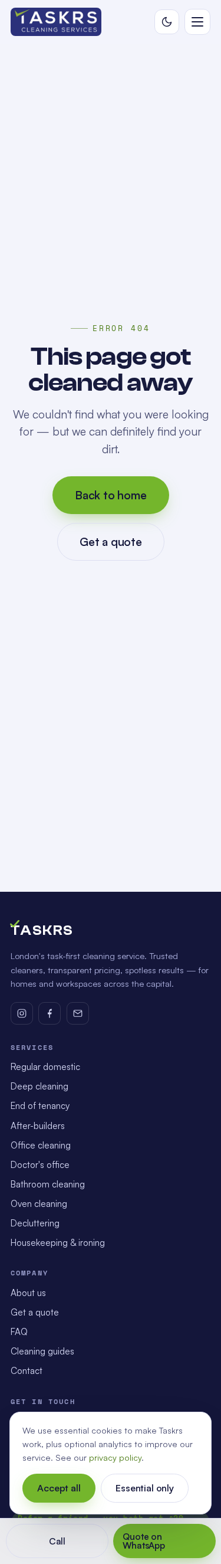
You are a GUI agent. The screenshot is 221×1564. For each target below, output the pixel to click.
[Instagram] (22, 1013)
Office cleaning (41, 1145)
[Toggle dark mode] (166, 21)
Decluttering (35, 1223)
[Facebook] (49, 1013)
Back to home (111, 494)
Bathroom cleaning (48, 1184)
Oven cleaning (39, 1203)
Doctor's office (40, 1164)
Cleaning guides (42, 1351)
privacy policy (115, 1457)
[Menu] (197, 22)
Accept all (58, 1488)
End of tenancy (40, 1105)
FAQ (19, 1331)
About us (28, 1292)
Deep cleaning (39, 1086)
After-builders (38, 1125)
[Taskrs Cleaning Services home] (56, 22)
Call (56, 1541)
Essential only (145, 1488)
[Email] (78, 1013)
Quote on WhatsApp (144, 1541)
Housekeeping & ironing (58, 1242)
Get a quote (111, 541)
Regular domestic (45, 1066)
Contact (26, 1370)
